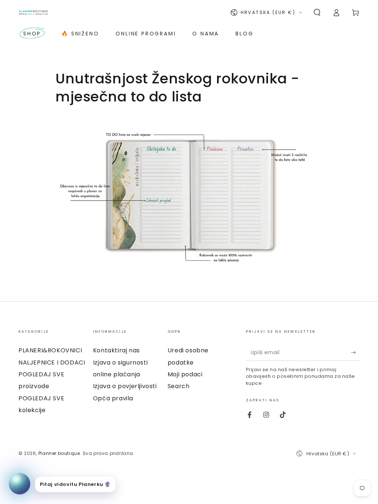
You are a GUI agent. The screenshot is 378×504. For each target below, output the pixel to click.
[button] (317, 12)
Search (179, 386)
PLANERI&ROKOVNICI (50, 350)
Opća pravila (113, 398)
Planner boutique (59, 453)
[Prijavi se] (355, 352)
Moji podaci (185, 374)
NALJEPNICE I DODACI (51, 362)
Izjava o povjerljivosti (125, 386)
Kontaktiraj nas (116, 350)
